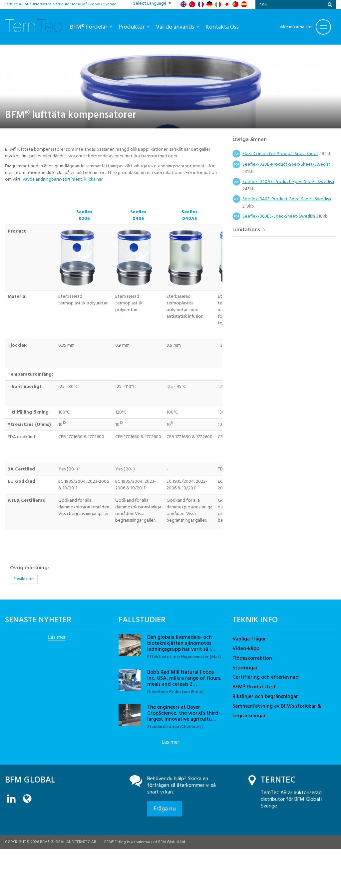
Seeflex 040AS (189, 215)
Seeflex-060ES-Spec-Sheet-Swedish (278, 216)
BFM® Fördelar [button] (89, 27)
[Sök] (330, 4)
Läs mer (57, 637)
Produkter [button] (132, 27)
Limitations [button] (246, 230)
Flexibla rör (24, 579)
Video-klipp (245, 648)
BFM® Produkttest (254, 686)
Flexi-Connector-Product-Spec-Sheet (280, 153)
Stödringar (245, 667)
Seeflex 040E (138, 215)
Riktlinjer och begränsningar (265, 696)
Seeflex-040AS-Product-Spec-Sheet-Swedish (288, 181)
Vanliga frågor (249, 638)
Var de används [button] (175, 27)
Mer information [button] (296, 27)
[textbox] (289, 4)
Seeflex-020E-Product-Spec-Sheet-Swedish (286, 164)
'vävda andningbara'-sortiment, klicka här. (62, 179)
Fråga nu (165, 808)
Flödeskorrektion (252, 658)
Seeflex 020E (84, 215)
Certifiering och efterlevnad (265, 677)
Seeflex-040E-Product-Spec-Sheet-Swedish (286, 199)
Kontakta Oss (222, 27)
